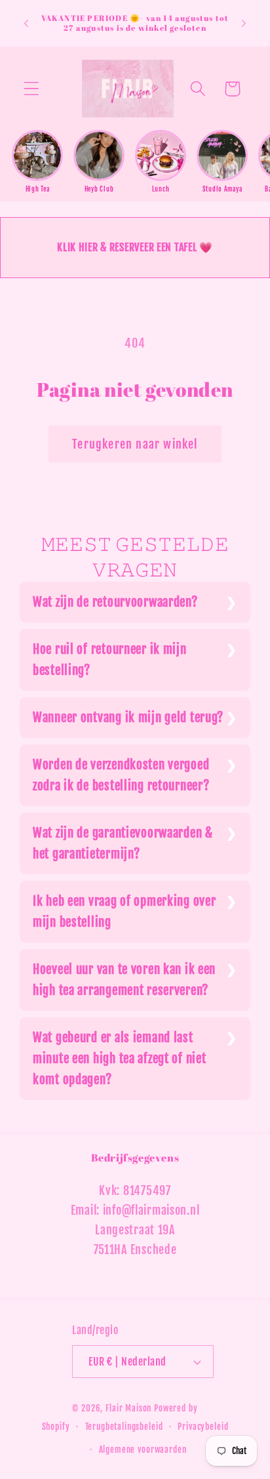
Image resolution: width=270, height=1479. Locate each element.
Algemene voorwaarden (143, 1449)
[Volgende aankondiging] (243, 23)
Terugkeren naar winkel (134, 444)
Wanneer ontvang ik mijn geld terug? (128, 717)
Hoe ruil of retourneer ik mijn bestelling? (110, 659)
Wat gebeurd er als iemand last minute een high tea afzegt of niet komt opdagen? (119, 1058)
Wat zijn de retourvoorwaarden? (115, 602)
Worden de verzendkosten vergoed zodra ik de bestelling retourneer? (121, 775)
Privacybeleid (203, 1426)
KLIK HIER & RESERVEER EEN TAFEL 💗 (135, 247)
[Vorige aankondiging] (26, 23)
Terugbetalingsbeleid (124, 1426)
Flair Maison (128, 1408)
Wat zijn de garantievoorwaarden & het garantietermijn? (123, 843)
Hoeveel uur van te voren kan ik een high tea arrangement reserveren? (124, 980)
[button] (31, 88)
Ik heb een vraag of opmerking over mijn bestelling (124, 911)
